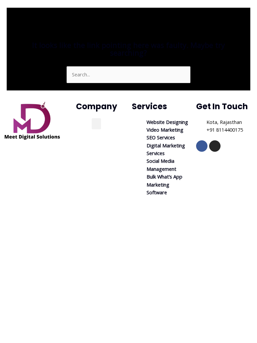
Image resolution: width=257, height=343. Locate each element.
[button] (96, 123)
